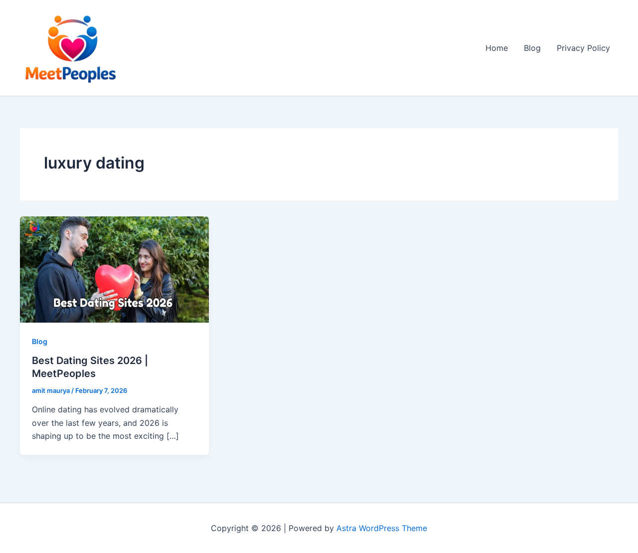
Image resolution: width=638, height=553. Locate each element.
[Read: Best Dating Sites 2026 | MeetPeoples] (114, 269)
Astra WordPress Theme (381, 528)
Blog (532, 48)
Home (496, 48)
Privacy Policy (583, 48)
